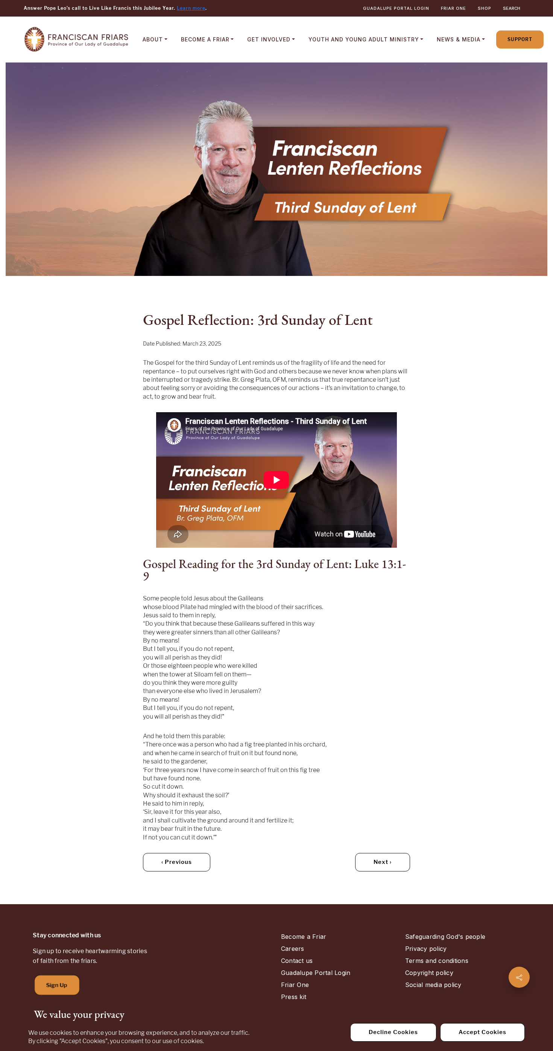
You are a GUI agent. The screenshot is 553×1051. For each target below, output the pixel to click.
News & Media (458, 39)
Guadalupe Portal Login (396, 8)
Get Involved (268, 39)
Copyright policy (429, 972)
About (153, 39)
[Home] (76, 39)
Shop (484, 8)
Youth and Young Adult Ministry (363, 39)
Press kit (293, 997)
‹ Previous (176, 862)
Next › (383, 862)
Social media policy (433, 985)
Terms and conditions (436, 960)
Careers (292, 948)
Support (519, 39)
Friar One (453, 8)
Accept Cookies (482, 1032)
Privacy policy (426, 948)
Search (511, 8)
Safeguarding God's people (445, 936)
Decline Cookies (393, 1032)
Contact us (297, 960)
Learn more (191, 8)
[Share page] (519, 977)
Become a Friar (205, 39)
